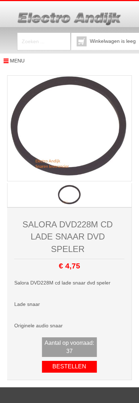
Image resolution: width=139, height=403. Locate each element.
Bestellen (69, 366)
